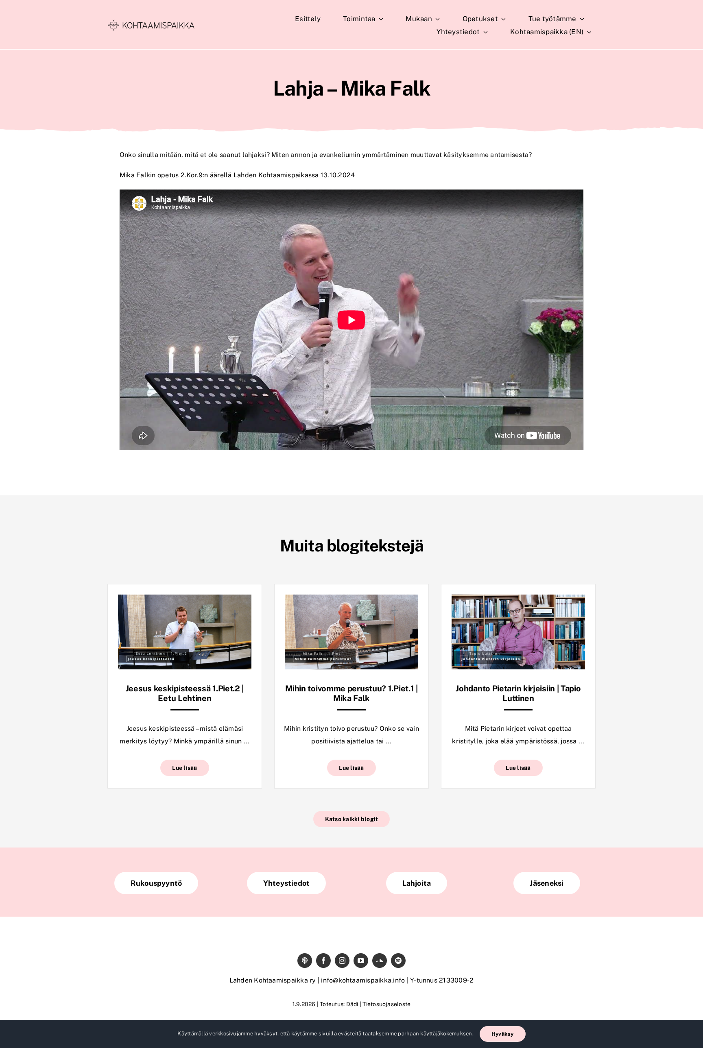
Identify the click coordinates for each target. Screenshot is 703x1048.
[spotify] (398, 960)
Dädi (352, 1004)
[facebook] (323, 960)
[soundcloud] (379, 960)
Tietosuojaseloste (386, 1004)
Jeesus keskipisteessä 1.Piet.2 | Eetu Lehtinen (185, 693)
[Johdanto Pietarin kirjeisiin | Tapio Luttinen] (518, 600)
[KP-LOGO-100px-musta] (150, 22)
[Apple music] (304, 960)
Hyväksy (502, 1034)
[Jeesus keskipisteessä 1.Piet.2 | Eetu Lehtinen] (184, 600)
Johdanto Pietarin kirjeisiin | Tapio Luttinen (518, 693)
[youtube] (361, 960)
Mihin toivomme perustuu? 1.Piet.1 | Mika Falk (351, 693)
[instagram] (342, 960)
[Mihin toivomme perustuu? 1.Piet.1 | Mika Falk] (351, 600)
